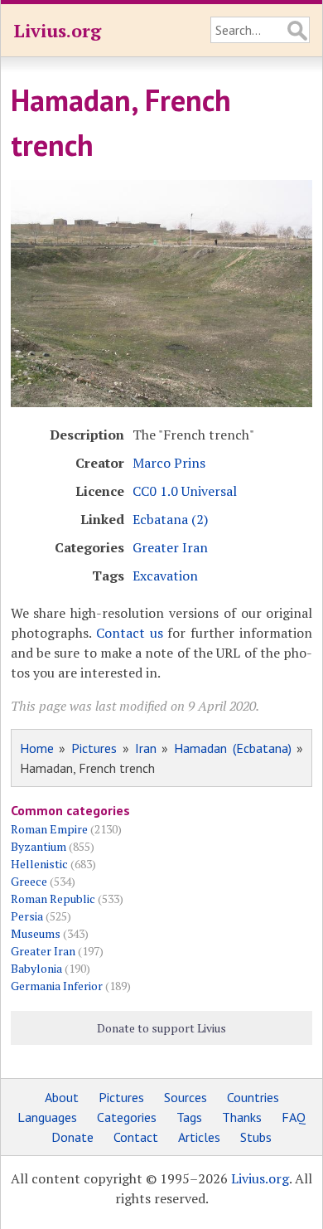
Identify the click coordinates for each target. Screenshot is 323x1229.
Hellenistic (39, 864)
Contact (135, 1137)
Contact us (129, 633)
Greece (29, 881)
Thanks (242, 1117)
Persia (27, 916)
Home (37, 748)
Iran (146, 748)
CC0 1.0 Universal (185, 491)
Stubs (256, 1137)
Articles (199, 1137)
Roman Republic (53, 898)
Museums (35, 933)
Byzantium (38, 846)
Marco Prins (169, 463)
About (62, 1097)
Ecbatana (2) (170, 519)
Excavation (165, 575)
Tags (189, 1117)
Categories (127, 1117)
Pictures (94, 748)
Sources (185, 1097)
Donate (72, 1137)
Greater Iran (170, 547)
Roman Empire (49, 829)
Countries (253, 1097)
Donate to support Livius (161, 1028)
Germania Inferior (57, 985)
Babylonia (36, 968)
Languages (47, 1117)
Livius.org (57, 30)
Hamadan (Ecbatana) (233, 748)
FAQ (294, 1117)
